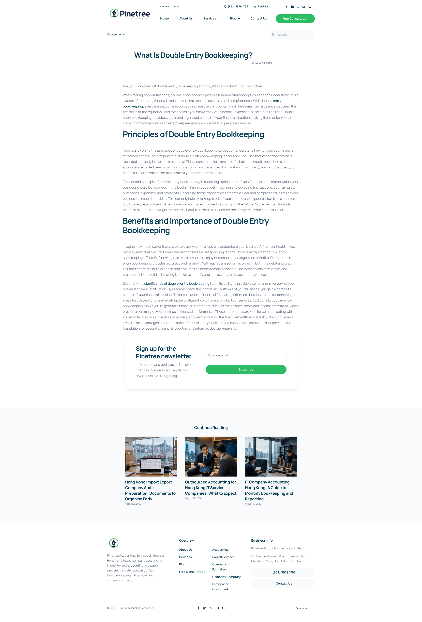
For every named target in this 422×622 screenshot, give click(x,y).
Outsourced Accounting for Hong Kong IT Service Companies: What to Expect (210, 487)
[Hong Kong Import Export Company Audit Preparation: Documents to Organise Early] (151, 457)
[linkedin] (292, 6)
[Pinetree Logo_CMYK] (130, 7)
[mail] (303, 6)
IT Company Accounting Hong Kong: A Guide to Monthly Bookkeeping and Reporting (269, 490)
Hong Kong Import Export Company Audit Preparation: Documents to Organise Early (150, 490)
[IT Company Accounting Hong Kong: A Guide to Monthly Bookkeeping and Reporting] (271, 457)
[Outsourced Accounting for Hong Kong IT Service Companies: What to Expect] (211, 457)
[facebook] (287, 6)
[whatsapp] (298, 6)
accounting (135, 565)
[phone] (309, 6)
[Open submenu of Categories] (123, 34)
